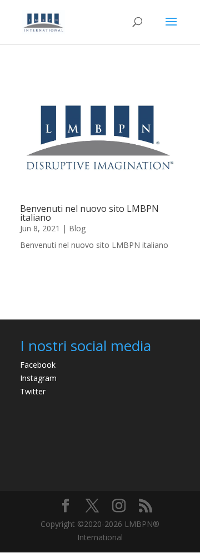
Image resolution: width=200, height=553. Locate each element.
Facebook (38, 364)
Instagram (38, 378)
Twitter (33, 391)
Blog (77, 228)
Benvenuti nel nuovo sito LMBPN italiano (89, 213)
